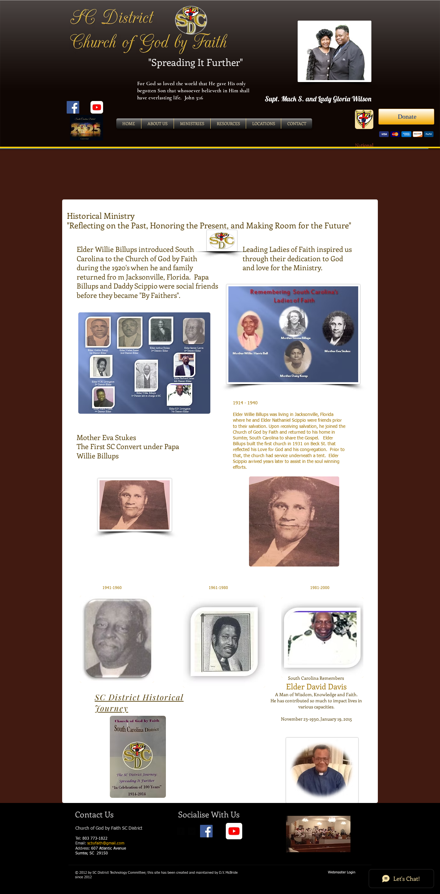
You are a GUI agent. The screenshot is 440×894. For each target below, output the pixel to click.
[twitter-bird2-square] (192, 831)
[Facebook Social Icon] (73, 107)
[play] (197, 408)
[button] (144, 363)
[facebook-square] (181, 831)
